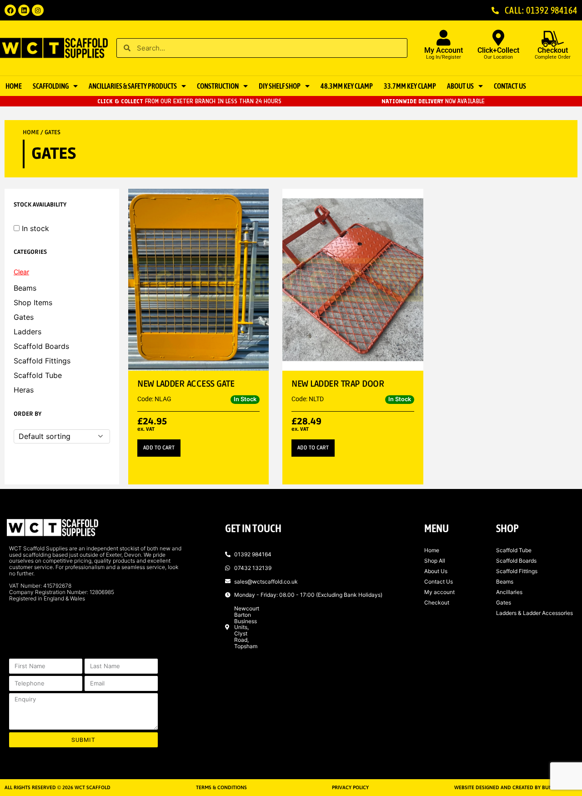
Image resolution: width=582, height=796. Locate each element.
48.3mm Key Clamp (347, 86)
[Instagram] (37, 10)
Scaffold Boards (41, 346)
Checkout (436, 602)
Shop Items (33, 302)
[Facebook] (10, 10)
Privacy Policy (350, 787)
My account (439, 592)
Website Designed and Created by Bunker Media (515, 787)
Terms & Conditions (221, 787)
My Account (443, 50)
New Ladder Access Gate (185, 383)
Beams (25, 287)
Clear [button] (21, 272)
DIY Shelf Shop (280, 86)
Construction (218, 86)
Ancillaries (509, 592)
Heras (24, 389)
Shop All (434, 560)
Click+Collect (498, 50)
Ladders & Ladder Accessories (534, 613)
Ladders (27, 331)
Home (13, 86)
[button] (159, 448)
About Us (460, 86)
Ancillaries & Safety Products (133, 86)
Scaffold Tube (38, 375)
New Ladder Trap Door (337, 383)
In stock (35, 228)
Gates (24, 317)
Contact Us (510, 86)
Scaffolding (51, 86)
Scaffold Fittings (42, 360)
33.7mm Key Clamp (410, 86)
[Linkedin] (24, 10)
